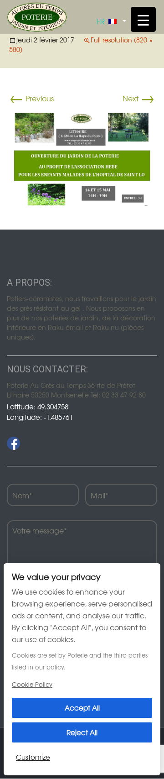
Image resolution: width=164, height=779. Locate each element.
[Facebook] (13, 443)
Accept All (82, 707)
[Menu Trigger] (143, 19)
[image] (82, 158)
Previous (31, 98)
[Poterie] (37, 15)
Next (139, 98)
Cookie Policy (32, 684)
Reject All (82, 732)
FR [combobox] (101, 21)
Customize (33, 757)
